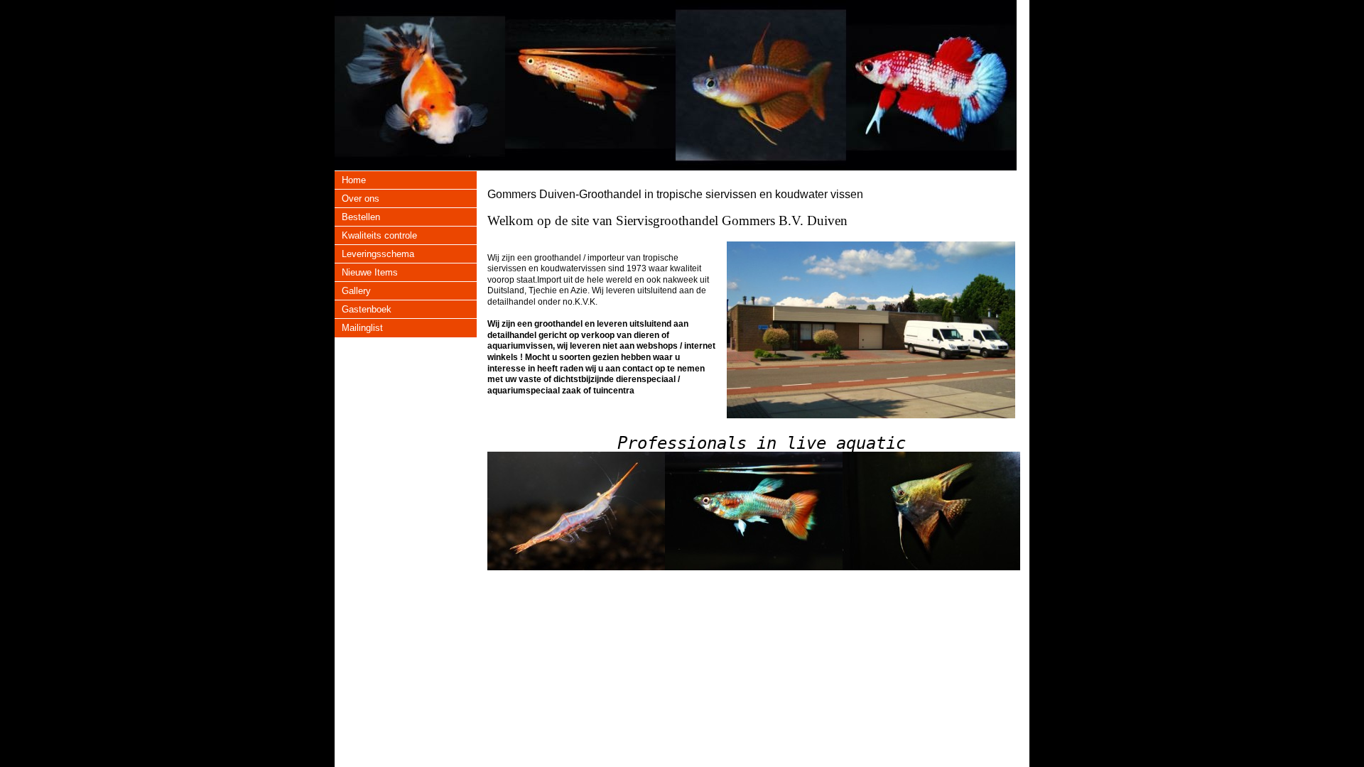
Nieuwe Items (370, 272)
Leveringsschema (378, 254)
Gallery (356, 290)
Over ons (360, 198)
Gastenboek (366, 309)
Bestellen (361, 217)
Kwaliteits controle (379, 235)
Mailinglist (362, 327)
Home (354, 180)
